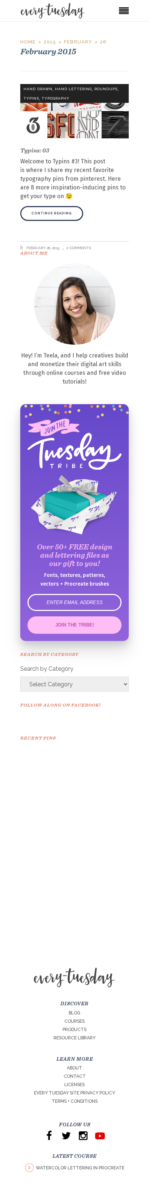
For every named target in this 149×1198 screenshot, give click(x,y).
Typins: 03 (34, 150)
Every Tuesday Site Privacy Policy (74, 1093)
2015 (50, 42)
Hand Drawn (38, 89)
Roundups (106, 89)
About (74, 1068)
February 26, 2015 (42, 248)
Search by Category (46, 668)
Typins (31, 98)
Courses (74, 1021)
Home (28, 42)
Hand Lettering (73, 89)
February (78, 42)
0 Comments (79, 248)
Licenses (74, 1084)
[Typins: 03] (74, 111)
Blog (74, 1013)
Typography (55, 98)
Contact (75, 1076)
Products (74, 1029)
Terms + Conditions (75, 1101)
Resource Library (74, 1038)
